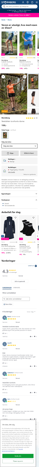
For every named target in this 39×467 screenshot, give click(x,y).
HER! (27, 15)
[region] (18, 443)
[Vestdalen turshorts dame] (5, 135)
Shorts (10, 20)
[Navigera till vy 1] (33, 81)
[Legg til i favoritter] (15, 33)
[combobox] (31, 312)
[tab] (19, 281)
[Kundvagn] (32, 2)
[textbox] (36, 312)
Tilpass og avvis (18, 461)
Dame (3, 20)
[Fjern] (35, 6)
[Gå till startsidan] (9, 2)
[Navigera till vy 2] (33, 99)
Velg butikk (11, 172)
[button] (5, 333)
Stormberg (6, 118)
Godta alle (18, 456)
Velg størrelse (8, 146)
